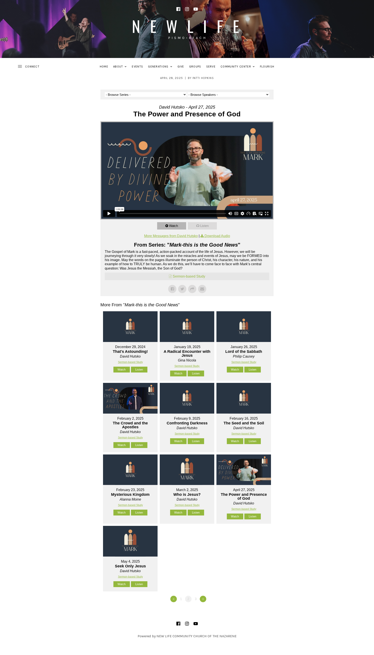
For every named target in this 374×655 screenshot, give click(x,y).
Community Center (239, 67)
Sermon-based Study (189, 276)
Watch (173, 226)
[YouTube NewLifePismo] (195, 9)
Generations (161, 67)
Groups (195, 66)
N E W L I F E (187, 25)
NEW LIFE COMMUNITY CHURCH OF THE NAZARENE (196, 636)
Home (104, 66)
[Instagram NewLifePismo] (187, 9)
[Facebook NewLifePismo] (178, 9)
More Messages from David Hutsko (171, 236)
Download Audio (217, 236)
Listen (204, 226)
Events (137, 66)
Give (180, 66)
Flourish (267, 66)
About (121, 67)
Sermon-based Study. (187, 366)
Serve (211, 66)
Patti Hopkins (203, 78)
